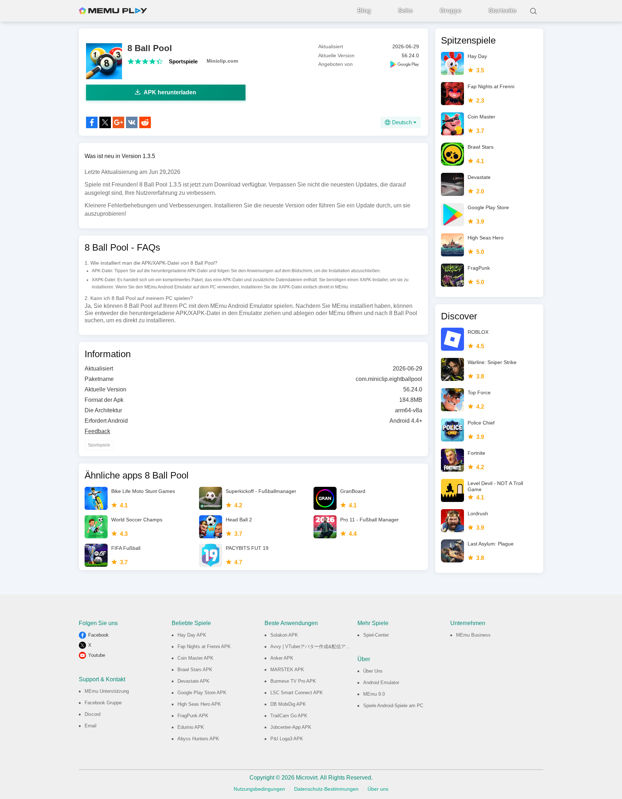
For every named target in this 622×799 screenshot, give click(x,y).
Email (90, 725)
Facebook (98, 635)
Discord (92, 714)
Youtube (96, 655)
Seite (405, 10)
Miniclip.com (222, 61)
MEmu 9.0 (374, 694)
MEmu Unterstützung (107, 691)
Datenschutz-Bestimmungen (326, 789)
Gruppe (450, 10)
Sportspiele (183, 61)
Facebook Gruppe (103, 702)
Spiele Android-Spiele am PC (393, 705)
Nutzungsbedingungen (259, 789)
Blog (364, 10)
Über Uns (373, 671)
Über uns (378, 789)
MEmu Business (473, 635)
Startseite (502, 10)
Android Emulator (381, 682)
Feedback (97, 431)
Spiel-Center (376, 635)
